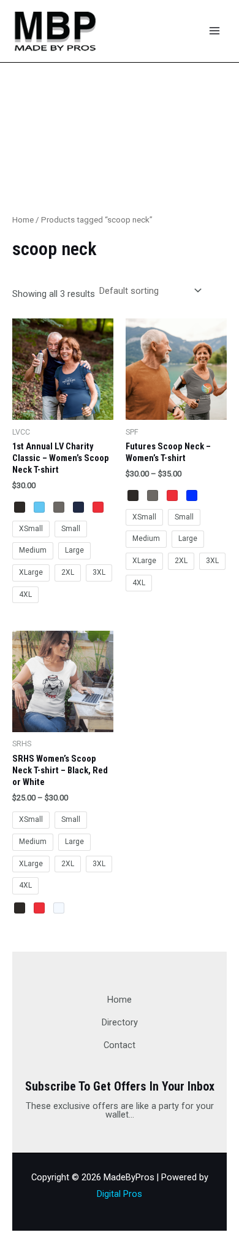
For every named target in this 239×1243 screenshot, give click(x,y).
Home (23, 219)
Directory (120, 1022)
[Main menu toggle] (214, 30)
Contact (119, 1045)
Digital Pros (119, 1193)
